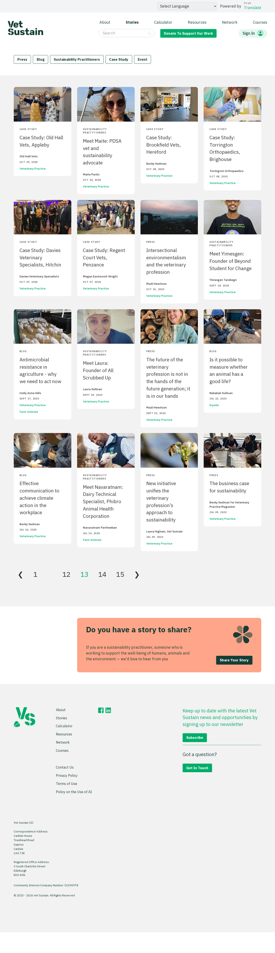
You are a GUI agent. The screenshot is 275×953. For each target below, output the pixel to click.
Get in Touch (197, 768)
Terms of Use (66, 783)
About (104, 22)
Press (22, 59)
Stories (132, 22)
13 (84, 574)
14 (102, 574)
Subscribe (194, 737)
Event (142, 59)
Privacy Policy (67, 775)
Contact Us (65, 767)
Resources (197, 22)
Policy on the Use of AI (74, 791)
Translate (252, 7)
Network (229, 22)
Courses (260, 22)
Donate (188, 33)
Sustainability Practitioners (77, 59)
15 (120, 574)
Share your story (234, 660)
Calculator (163, 22)
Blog (40, 59)
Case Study (118, 59)
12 (66, 574)
